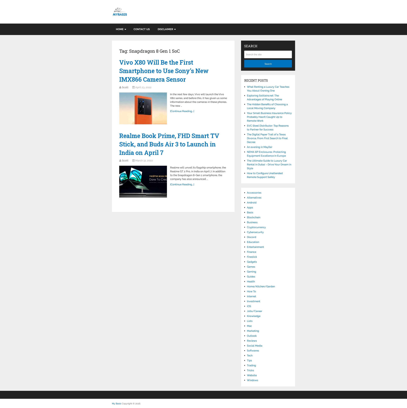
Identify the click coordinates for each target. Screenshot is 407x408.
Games (251, 266)
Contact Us (142, 29)
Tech (249, 355)
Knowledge (253, 316)
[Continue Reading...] (182, 111)
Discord (251, 237)
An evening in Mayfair (259, 147)
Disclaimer (165, 29)
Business (252, 222)
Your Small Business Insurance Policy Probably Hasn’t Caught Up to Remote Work (269, 117)
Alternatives (254, 197)
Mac (249, 325)
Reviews (252, 340)
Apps (250, 207)
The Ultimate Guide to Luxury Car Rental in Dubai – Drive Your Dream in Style (269, 164)
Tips (249, 360)
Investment (253, 301)
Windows (252, 380)
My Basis (116, 403)
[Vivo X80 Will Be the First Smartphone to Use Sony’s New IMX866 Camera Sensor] (143, 108)
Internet (251, 296)
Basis (250, 212)
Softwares (253, 350)
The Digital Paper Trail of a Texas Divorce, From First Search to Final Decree (267, 138)
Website (252, 375)
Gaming (251, 271)
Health (251, 281)
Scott (125, 87)
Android (251, 202)
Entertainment (255, 246)
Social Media (254, 345)
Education (253, 242)
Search (268, 64)
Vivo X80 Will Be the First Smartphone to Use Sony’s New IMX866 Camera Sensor (164, 70)
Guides (251, 276)
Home (120, 29)
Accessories (254, 192)
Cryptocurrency (256, 227)
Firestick (252, 256)
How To (251, 291)
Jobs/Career (254, 311)
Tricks (250, 370)
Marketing (253, 330)
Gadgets (252, 261)
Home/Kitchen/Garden (261, 286)
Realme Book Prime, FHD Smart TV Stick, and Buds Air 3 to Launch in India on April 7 (169, 144)
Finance (251, 251)
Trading (251, 365)
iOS (249, 306)
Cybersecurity (255, 232)
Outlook (252, 335)
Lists (249, 321)
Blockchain (253, 217)
